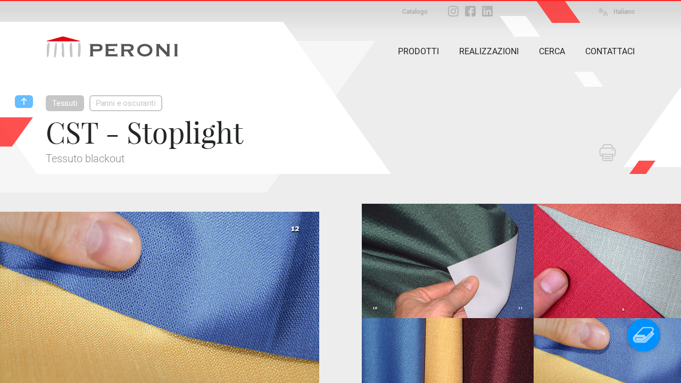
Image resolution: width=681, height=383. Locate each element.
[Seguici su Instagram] (453, 11)
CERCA (552, 51)
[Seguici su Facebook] (470, 11)
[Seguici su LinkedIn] (487, 11)
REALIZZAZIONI (489, 51)
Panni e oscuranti (126, 103)
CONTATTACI (610, 51)
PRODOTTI (418, 51)
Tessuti (65, 103)
